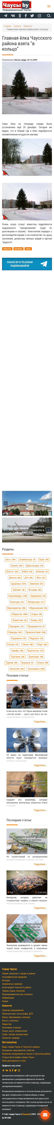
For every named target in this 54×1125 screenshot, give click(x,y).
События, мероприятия (13, 1010)
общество (19, 614)
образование (37, 608)
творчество (34, 650)
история (34, 589)
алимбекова (27, 559)
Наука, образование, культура (16, 1017)
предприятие (36, 626)
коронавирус (17, 595)
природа (14, 632)
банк (43, 559)
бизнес (16, 565)
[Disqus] (27, 369)
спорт (41, 644)
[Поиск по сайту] (48, 15)
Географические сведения (14, 977)
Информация (8, 997)
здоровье (18, 583)
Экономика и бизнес (11, 1027)
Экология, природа (11, 1038)
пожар (35, 620)
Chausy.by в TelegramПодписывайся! (20, 264)
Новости (7, 1005)
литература (35, 601)
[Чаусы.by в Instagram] (39, 16)
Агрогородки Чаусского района (16, 987)
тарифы (16, 650)
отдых (36, 614)
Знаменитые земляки (12, 984)
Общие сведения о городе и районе (18, 973)
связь (27, 644)
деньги (14, 577)
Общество (6, 1024)
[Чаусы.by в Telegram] (5, 16)
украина (27, 662)
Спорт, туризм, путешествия (15, 1034)
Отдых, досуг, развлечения (14, 1031)
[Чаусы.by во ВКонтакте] (13, 16)
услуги (42, 662)
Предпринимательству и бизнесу (17, 994)
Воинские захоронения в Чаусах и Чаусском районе (26, 1053)
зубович (18, 589)
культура (16, 601)
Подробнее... (40, 721)
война (27, 571)
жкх (40, 577)
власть (11, 571)
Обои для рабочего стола (14, 1060)
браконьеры (34, 565)
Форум (5, 1001)
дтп (28, 577)
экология (16, 668)
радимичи (18, 638)
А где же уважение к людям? (29, 503)
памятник (19, 620)
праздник (16, 626)
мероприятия (16, 608)
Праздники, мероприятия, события (18, 1050)
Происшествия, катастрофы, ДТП (17, 1013)
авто (10, 559)
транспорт (35, 656)
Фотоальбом (9, 1042)
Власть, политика (10, 1020)
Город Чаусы (9, 969)
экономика (36, 668)
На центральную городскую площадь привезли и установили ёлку (25, 530)
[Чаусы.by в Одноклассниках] (20, 16)
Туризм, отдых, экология (13, 991)
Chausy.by (26, 1114)
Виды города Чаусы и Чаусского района (21, 1047)
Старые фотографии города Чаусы (18, 1057)
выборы (41, 571)
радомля (36, 638)
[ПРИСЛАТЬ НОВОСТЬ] (45, 1114)
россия (12, 644)
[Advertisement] (27, 301)
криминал (38, 595)
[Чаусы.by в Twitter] (32, 16)
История (6, 980)
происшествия (35, 632)
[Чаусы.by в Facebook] (26, 16)
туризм (11, 662)
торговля (17, 656)
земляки (36, 583)
